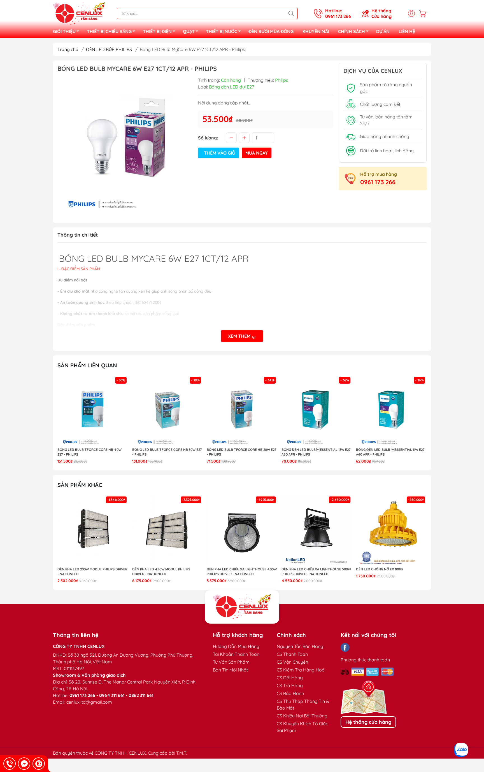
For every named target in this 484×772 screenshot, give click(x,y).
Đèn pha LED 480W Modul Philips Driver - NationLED (161, 571)
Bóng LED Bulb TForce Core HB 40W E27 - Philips (89, 451)
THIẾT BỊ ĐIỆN (157, 31)
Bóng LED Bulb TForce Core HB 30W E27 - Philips (167, 451)
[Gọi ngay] (9, 763)
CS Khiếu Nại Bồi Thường (302, 716)
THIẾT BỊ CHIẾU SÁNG (109, 31)
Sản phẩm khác (79, 484)
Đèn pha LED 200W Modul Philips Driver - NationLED (92, 571)
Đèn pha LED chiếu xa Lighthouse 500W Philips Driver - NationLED (316, 571)
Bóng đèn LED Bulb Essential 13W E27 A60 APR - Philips (316, 451)
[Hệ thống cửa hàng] (242, 607)
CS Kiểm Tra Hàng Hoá (301, 670)
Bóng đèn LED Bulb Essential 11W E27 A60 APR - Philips (390, 451)
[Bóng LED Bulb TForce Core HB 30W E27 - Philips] (167, 410)
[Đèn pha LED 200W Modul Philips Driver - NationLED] (92, 530)
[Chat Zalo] (38, 763)
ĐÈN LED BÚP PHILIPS (109, 49)
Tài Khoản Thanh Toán (236, 654)
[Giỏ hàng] (424, 13)
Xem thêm (240, 336)
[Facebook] (345, 647)
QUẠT (189, 31)
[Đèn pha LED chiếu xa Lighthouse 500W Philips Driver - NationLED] (316, 530)
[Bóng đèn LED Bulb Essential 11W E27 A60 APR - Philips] (391, 410)
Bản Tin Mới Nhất (230, 670)
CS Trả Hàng (290, 685)
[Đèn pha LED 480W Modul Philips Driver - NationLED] (167, 530)
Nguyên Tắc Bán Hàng (300, 646)
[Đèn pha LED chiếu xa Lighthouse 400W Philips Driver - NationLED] (242, 530)
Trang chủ (67, 49)
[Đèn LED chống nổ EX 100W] (391, 530)
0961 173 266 (377, 182)
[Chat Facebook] (24, 763)
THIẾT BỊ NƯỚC (221, 31)
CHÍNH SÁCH (351, 31)
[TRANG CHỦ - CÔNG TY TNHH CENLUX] (79, 13)
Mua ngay (256, 153)
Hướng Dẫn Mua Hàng (236, 646)
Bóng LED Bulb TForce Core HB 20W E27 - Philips (241, 451)
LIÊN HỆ (407, 31)
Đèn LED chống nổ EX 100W (379, 569)
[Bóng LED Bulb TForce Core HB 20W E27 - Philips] (242, 410)
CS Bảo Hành (290, 693)
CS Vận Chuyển (292, 662)
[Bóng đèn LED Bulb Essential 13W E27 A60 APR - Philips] (316, 410)
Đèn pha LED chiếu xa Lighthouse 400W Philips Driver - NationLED (242, 571)
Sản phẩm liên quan (87, 365)
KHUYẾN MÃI (315, 31)
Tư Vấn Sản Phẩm (231, 662)
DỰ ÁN (383, 31)
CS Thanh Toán (292, 654)
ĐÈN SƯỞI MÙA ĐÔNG (271, 31)
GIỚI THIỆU (64, 31)
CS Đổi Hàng (290, 677)
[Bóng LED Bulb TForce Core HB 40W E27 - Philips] (92, 410)
